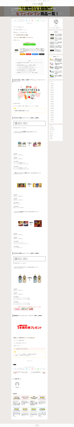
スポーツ (52, 133)
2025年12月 (52, 92)
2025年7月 (52, 94)
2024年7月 (52, 115)
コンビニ (15, 364)
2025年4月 (52, 99)
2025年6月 (52, 96)
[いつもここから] (37, 4)
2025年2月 (52, 103)
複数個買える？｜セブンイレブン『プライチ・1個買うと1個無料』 (27, 72)
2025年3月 (52, 101)
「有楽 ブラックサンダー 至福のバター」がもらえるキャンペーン (28, 67)
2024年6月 (52, 117)
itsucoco (17, 387)
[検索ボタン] (48, 1)
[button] (15, 20)
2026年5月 (52, 85)
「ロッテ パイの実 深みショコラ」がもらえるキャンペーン (27, 68)
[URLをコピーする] (43, 20)
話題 (51, 138)
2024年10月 (52, 110)
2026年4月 (52, 87)
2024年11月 (52, 108)
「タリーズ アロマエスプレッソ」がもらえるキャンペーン (27, 71)
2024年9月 (52, 112)
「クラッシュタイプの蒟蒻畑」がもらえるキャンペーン (26, 66)
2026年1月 (52, 90)
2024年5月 (52, 119)
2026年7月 (52, 83)
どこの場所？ (53, 129)
